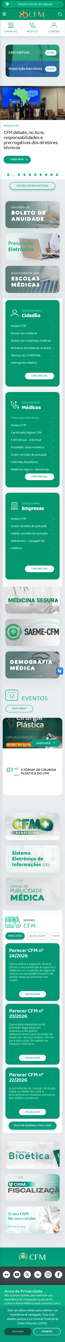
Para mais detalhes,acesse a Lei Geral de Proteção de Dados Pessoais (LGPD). (32, 1319)
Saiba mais (43, 743)
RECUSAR (17, 1331)
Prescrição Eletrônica (25, 418)
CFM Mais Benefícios (24, 462)
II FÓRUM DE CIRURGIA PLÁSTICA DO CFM (38, 771)
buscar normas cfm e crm (32, 1125)
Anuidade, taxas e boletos (27, 447)
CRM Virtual (39, 376)
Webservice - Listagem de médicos (27, 545)
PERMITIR (47, 1331)
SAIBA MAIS (17, 159)
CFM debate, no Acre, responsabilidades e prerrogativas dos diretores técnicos (31, 140)
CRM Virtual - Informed (26, 440)
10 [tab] (57, 175)
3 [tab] (19, 175)
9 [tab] (51, 175)
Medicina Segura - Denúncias (30, 469)
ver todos (19, 708)
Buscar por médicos (24, 333)
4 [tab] (24, 175)
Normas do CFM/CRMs (25, 355)
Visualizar (32, 994)
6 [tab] (35, 175)
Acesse (51, 53)
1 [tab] (8, 175)
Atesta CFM (18, 326)
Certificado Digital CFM (26, 432)
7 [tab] (40, 175)
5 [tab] (30, 175)
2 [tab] (13, 175)
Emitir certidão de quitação (29, 454)
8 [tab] (46, 175)
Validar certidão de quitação (29, 533)
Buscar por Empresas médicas (31, 340)
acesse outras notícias (32, 185)
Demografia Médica (24, 363)
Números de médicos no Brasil (31, 348)
